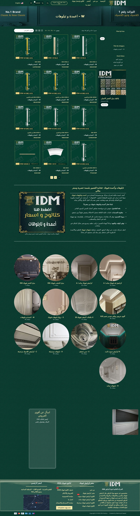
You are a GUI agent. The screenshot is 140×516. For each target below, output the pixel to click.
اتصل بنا (70, 499)
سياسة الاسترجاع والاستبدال (64, 503)
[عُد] (86, 16)
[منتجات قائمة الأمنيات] (31, 3)
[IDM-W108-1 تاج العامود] (83, 82)
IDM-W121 (66, 168)
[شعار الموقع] (117, 3)
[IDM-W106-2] (55, 47)
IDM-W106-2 (65, 62)
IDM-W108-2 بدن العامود (62, 97)
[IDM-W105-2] (83, 47)
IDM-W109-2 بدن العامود (34, 132)
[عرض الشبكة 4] (36, 30)
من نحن (92, 490)
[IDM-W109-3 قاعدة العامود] (83, 153)
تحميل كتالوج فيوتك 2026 (65, 489)
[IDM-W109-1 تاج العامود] (55, 118)
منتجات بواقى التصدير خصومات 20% (59, 3)
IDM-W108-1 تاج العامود (90, 97)
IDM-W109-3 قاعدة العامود (90, 168)
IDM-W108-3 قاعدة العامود (33, 97)
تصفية (102, 38)
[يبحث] (47, 3)
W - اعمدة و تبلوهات (118, 49)
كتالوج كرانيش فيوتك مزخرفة (86, 503)
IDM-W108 (38, 62)
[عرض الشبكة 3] (39, 30)
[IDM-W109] (83, 118)
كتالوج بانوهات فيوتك (88, 506)
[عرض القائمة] (42, 30)
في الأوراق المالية (118, 62)
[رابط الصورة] (112, 484)
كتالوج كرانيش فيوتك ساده (87, 499)
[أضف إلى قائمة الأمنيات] (72, 36)
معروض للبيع (119, 59)
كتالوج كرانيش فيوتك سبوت (86, 496)
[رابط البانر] (112, 89)
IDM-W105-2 (93, 62)
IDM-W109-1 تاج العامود (62, 132)
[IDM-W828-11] (27, 153)
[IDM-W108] (27, 47)
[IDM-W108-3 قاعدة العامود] (27, 82)
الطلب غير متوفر (118, 65)
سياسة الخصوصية (67, 496)
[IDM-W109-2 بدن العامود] (27, 118)
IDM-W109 (94, 132)
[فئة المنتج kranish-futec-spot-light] (112, 339)
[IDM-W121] (55, 153)
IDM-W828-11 (37, 168)
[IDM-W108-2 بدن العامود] (55, 82)
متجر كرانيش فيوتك (89, 493)
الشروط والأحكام (68, 493)
